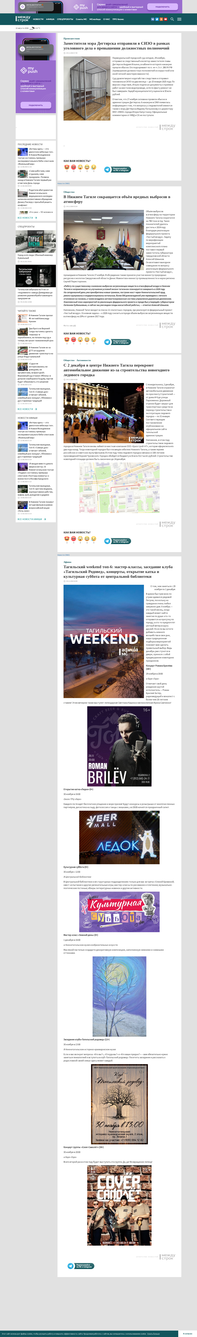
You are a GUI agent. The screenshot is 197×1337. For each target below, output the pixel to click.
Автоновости (84, 360)
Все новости (25, 217)
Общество (69, 192)
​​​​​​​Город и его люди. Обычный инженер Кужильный (35, 256)
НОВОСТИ (38, 19)
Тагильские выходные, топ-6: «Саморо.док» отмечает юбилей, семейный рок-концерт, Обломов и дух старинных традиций (34, 394)
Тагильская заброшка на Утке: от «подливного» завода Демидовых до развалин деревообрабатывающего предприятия (35, 294)
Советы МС (81, 19)
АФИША (50, 19)
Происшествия (72, 38)
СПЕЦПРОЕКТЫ (65, 19)
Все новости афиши (30, 519)
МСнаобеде (95, 19)
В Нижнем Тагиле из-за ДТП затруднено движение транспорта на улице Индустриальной (35, 352)
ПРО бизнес (118, 19)
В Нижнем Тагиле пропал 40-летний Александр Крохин (41, 318)
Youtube (165, 19)
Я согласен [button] (187, 1333)
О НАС (106, 19)
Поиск (172, 19)
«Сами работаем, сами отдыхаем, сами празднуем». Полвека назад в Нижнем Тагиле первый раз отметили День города (34, 176)
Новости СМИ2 (63, 183)
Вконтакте (152, 19)
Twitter (157, 19)
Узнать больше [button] (153, 1333)
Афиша (67, 562)
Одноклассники (161, 19)
